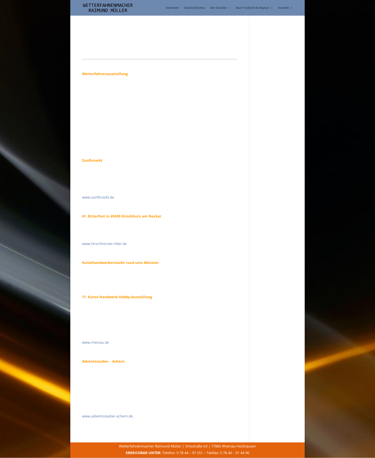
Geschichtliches (194, 8)
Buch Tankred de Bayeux (252, 8)
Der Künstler (218, 8)
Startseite (172, 8)
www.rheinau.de (95, 342)
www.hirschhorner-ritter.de (104, 243)
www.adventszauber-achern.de (107, 416)
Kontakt (283, 8)
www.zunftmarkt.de (98, 197)
